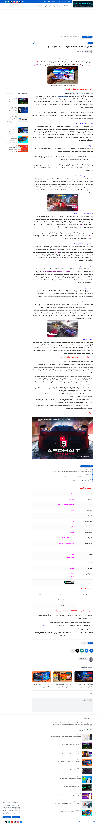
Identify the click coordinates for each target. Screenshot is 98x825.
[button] (86, 651)
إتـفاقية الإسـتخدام (56, 1)
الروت (49, 6)
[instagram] (17, 2)
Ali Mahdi (87, 51)
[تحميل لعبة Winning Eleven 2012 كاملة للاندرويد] (23, 139)
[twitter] (20, 2)
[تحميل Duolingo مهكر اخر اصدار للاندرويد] (87, 779)
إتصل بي (39, 1)
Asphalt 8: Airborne (62, 96)
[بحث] (6, 6)
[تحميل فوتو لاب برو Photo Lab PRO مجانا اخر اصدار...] (23, 110)
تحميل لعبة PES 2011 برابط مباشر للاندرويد (12, 101)
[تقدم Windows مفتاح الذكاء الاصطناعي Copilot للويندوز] (23, 119)
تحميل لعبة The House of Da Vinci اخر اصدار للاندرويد (85, 686)
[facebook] (23, 2)
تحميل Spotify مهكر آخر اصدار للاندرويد (71, 786)
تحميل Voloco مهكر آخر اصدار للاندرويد (71, 753)
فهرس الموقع (46, 1)
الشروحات (40, 6)
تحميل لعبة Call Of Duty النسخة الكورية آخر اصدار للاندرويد (76, 481)
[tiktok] (11, 2)
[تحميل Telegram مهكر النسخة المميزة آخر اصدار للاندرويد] (87, 737)
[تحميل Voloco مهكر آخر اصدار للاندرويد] (87, 754)
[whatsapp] (8, 2)
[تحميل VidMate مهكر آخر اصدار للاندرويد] (23, 148)
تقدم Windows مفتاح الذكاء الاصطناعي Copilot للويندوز (12, 121)
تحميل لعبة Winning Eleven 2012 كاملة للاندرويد (12, 140)
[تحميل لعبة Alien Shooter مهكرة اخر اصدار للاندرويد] (23, 130)
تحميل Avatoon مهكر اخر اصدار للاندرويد (70, 36)
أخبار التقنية (67, 6)
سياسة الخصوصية (66, 1)
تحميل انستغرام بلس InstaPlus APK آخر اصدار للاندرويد (67, 795)
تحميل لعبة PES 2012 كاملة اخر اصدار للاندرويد (42, 686)
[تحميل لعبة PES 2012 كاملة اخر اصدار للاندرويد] (87, 762)
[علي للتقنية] (83, 4)
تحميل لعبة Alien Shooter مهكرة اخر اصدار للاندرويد (12, 131)
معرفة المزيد (7, 817)
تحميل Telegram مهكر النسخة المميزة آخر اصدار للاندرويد (66, 736)
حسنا (16, 817)
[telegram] (6, 2)
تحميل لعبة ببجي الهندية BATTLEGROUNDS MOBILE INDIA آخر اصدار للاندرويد (71, 471)
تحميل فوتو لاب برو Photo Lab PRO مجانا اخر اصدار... (12, 111)
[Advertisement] (49, 23)
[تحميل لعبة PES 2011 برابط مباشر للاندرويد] (23, 101)
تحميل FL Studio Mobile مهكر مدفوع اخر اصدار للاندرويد (66, 803)
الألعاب (61, 6)
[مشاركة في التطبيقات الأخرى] (73, 651)
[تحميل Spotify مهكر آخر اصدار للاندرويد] (87, 787)
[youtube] (14, 2)
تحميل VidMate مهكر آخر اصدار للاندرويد (13, 149)
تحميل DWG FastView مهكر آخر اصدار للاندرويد (69, 770)
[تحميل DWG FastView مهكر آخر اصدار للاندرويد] (87, 771)
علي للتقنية (77, 822)
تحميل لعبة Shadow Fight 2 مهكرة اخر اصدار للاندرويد (64, 686)
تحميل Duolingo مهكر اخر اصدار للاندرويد (70, 778)
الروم (45, 6)
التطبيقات (55, 6)
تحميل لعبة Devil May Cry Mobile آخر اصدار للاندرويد (77, 476)
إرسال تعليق (87, 700)
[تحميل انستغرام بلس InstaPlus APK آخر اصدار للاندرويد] (87, 796)
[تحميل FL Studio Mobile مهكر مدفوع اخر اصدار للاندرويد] (87, 804)
